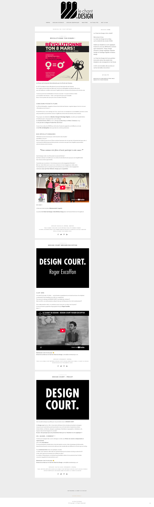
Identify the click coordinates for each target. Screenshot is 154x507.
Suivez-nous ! (77, 495)
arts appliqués (50, 469)
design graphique (68, 361)
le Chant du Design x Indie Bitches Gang (52, 211)
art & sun (104, 22)
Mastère (85, 22)
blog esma (43, 361)
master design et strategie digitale (70, 229)
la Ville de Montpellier (43, 127)
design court (59, 361)
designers (57, 470)
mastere (83, 229)
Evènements (62, 359)
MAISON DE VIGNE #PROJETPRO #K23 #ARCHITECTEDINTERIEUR (104, 79)
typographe (65, 362)
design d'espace (83, 469)
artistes (43, 469)
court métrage (50, 361)
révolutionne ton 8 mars (60, 231)
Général (69, 359)
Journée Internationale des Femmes (49, 229)
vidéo (70, 231)
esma (75, 361)
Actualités (94, 22)
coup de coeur (59, 467)
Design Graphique (73, 22)
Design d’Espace (58, 22)
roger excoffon (57, 362)
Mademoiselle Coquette (56, 208)
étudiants (67, 470)
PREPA (48, 22)
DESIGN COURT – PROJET (62, 377)
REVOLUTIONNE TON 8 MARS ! (62, 38)
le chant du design (83, 361)
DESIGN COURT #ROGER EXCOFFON (62, 245)
